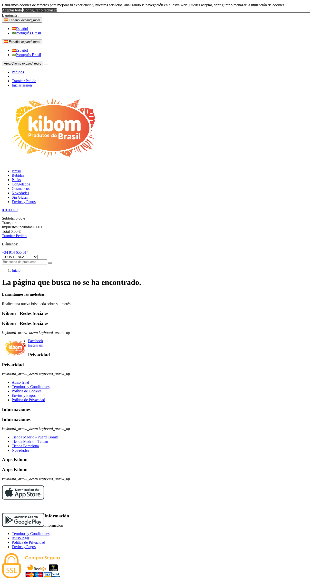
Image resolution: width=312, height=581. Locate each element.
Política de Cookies (26, 391)
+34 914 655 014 (15, 252)
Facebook (35, 341)
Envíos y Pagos (24, 395)
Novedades (20, 450)
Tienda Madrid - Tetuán (30, 441)
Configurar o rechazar (40, 10)
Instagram (35, 345)
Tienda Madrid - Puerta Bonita (35, 437)
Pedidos (18, 72)
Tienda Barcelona (25, 446)
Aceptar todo (12, 10)
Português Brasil (28, 33)
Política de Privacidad (28, 400)
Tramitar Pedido (24, 81)
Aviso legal (20, 382)
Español (22, 29)
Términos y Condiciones (30, 387)
